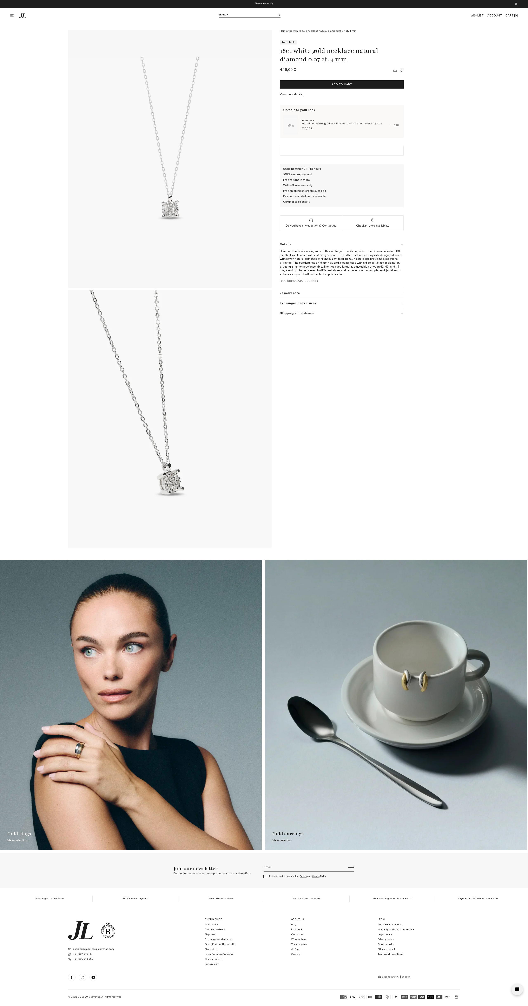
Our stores (297, 934)
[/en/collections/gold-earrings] (396, 705)
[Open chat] (517, 989)
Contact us (329, 225)
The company (299, 944)
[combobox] (389, 977)
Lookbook (296, 930)
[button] (14, 15)
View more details (291, 94)
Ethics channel (386, 949)
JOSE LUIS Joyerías (89, 997)
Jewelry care (212, 964)
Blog (294, 925)
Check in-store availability (372, 225)
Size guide (211, 949)
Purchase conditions (390, 925)
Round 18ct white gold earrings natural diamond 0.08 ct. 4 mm (342, 123)
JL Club (295, 949)
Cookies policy (386, 944)
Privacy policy (386, 939)
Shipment (210, 934)
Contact (296, 954)
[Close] (516, 4)
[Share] (395, 70)
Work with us (298, 939)
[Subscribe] (351, 867)
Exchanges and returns (218, 939)
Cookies (315, 876)
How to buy (211, 925)
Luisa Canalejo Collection (219, 954)
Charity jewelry (213, 959)
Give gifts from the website (220, 944)
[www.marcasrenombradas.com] (108, 930)
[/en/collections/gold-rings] (131, 705)
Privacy (303, 876)
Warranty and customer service (396, 930)
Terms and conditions (390, 954)
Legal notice (385, 934)
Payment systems (215, 930)
